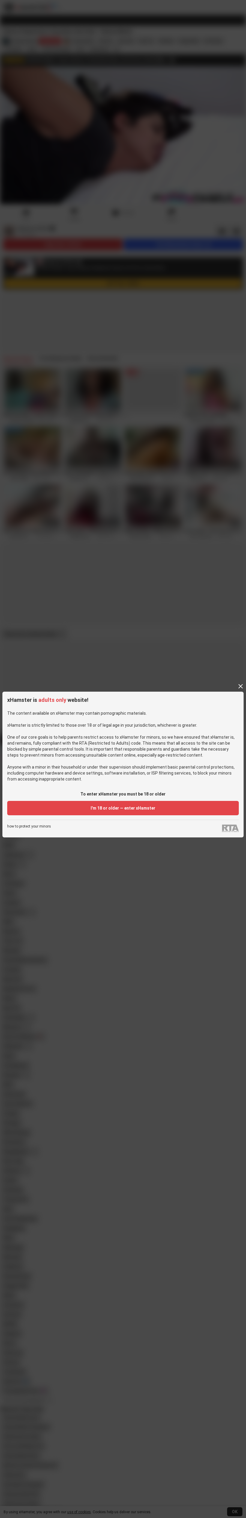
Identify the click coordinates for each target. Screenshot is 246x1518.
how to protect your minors (29, 826)
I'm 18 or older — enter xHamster (123, 808)
